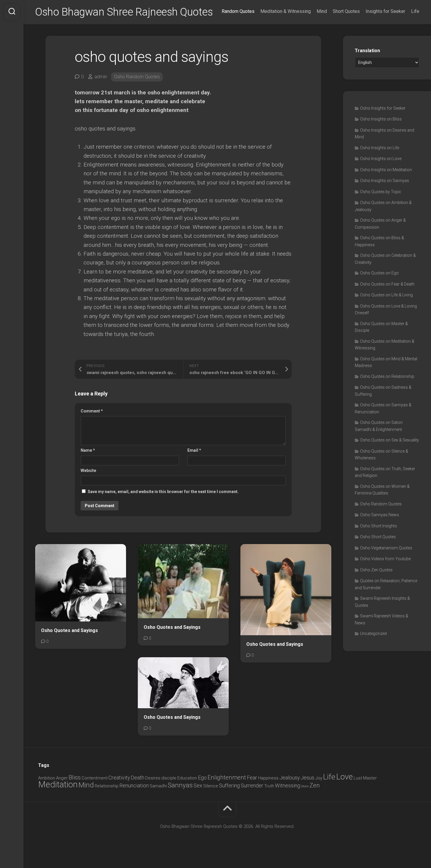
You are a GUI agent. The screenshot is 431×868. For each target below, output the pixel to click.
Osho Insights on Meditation (386, 169)
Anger (62, 778)
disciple (169, 778)
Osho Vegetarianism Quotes (386, 548)
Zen (315, 785)
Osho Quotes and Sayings (69, 630)
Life (415, 11)
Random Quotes (238, 11)
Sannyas (180, 785)
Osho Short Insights (378, 526)
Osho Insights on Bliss (381, 119)
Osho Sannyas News (379, 514)
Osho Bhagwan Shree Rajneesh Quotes (124, 12)
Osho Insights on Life (379, 147)
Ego (202, 777)
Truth (269, 786)
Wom (305, 786)
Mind (322, 11)
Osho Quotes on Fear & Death (387, 284)
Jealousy (289, 777)
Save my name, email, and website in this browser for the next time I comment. (163, 491)
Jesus (307, 777)
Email (194, 450)
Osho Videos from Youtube (385, 558)
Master (370, 778)
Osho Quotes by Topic (380, 191)
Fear (252, 777)
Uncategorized (373, 633)
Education (187, 778)
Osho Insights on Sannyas (384, 180)
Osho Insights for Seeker (382, 108)
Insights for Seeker (385, 11)
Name (88, 450)
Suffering (229, 785)
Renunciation (134, 785)
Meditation (58, 784)
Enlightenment (227, 777)
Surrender (252, 785)
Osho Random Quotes (137, 76)
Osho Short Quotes (378, 536)
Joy (318, 778)
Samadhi (158, 786)
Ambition (46, 778)
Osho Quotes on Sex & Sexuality (389, 440)
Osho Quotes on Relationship (387, 376)
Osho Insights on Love (380, 158)
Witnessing (287, 785)
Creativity (119, 777)
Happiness (268, 778)
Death (137, 777)
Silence (210, 786)
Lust (358, 778)
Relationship (106, 786)
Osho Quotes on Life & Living (386, 295)
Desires (152, 778)
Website (88, 470)
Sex (198, 785)
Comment (92, 411)
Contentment (95, 778)
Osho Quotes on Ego (379, 273)
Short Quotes (346, 11)
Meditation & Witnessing (285, 11)
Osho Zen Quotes (376, 570)
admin (100, 76)
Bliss (75, 777)
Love (344, 777)
